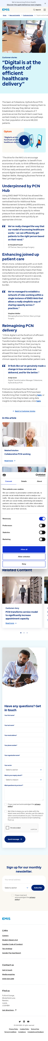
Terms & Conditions (10, 1032)
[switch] (42, 525)
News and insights (14, 15)
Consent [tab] (8, 481)
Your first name (9, 715)
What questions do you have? (13, 785)
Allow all (24, 549)
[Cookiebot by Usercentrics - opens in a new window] (35, 475)
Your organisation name (12, 755)
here (39, 395)
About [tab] (39, 481)
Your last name (9, 725)
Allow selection (24, 557)
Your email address (10, 735)
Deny (24, 564)
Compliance (22, 1032)
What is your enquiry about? (13, 775)
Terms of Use (35, 1029)
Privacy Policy (13, 1029)
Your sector (8, 765)
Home (4, 15)
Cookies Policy (24, 1029)
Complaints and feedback (36, 1032)
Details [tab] (24, 481)
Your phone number (10, 745)
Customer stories (28, 15)
